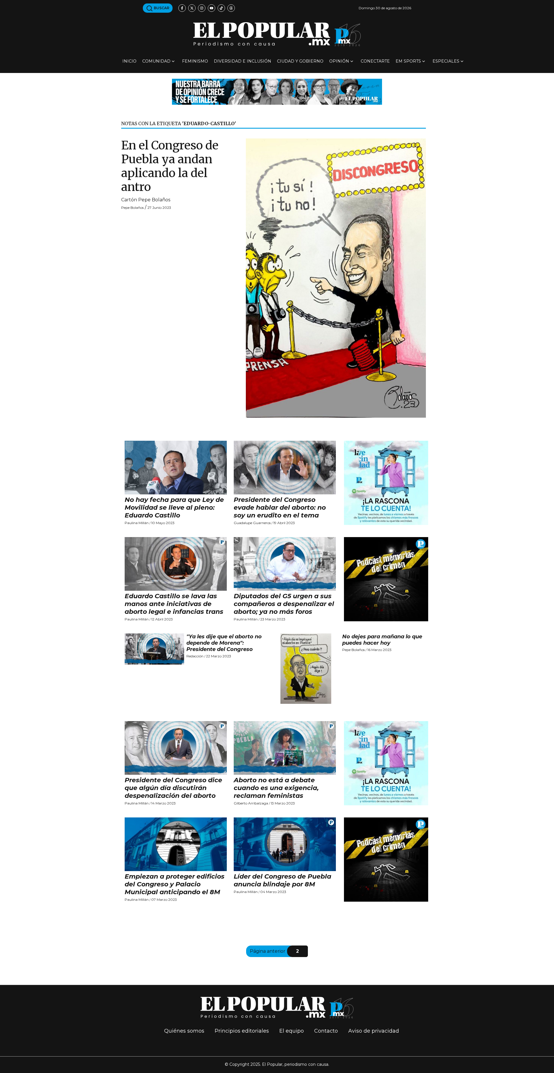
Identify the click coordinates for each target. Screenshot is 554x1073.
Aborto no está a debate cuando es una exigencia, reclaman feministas (276, 788)
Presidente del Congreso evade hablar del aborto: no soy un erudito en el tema (280, 507)
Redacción (194, 656)
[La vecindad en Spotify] (386, 482)
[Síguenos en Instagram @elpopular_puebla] (201, 8)
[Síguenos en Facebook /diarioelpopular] (182, 8)
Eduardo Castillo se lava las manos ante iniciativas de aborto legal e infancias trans (174, 604)
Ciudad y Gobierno (300, 61)
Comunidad (156, 61)
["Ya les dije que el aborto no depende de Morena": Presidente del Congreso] (154, 649)
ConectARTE (375, 61)
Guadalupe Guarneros (252, 523)
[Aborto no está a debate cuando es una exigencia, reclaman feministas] (285, 748)
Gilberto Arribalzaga (251, 803)
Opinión (339, 61)
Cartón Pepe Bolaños (145, 199)
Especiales (446, 61)
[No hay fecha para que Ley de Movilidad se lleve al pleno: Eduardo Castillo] (176, 467)
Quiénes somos (184, 1031)
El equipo (291, 1031)
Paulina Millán (137, 523)
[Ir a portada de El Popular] (277, 34)
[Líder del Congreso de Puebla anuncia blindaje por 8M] (285, 844)
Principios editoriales (242, 1031)
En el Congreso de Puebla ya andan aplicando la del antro (169, 166)
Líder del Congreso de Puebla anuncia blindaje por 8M (282, 880)
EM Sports (408, 61)
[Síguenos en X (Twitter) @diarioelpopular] (192, 8)
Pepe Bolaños (132, 207)
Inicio (129, 61)
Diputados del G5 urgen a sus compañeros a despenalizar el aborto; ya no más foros (284, 604)
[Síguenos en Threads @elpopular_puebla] (231, 8)
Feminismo (195, 61)
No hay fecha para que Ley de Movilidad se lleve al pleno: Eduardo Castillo (174, 507)
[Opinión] (277, 91)
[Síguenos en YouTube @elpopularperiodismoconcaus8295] (211, 8)
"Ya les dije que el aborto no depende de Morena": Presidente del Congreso (224, 642)
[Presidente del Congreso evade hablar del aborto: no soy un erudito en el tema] (285, 467)
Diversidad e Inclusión (242, 61)
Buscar (161, 8)
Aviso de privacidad (373, 1031)
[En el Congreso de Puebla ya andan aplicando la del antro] (336, 277)
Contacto (326, 1031)
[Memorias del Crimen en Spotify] (386, 578)
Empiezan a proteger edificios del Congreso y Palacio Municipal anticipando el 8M (174, 884)
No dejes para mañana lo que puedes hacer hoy (382, 639)
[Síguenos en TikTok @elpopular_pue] (221, 8)
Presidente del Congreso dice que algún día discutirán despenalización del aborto (173, 788)
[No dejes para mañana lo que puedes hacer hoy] (310, 668)
